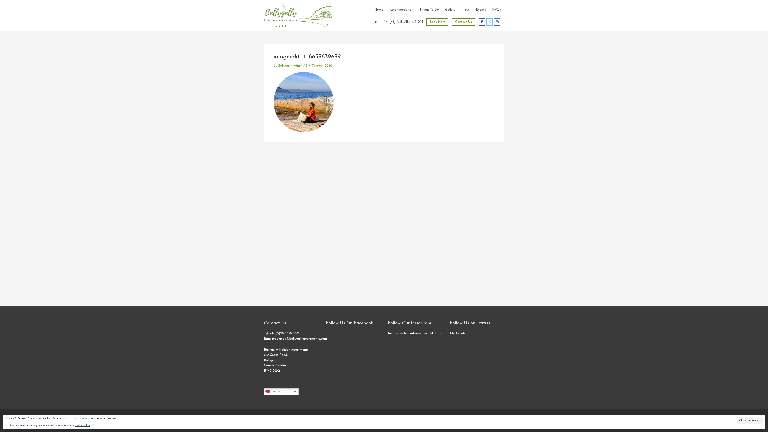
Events (481, 9)
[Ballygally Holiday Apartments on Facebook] (482, 22)
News (466, 9)
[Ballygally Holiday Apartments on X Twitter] (489, 22)
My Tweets (458, 333)
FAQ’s (496, 9)
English (276, 391)
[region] (52, 403)
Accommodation (401, 9)
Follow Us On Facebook (349, 323)
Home (378, 9)
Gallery (450, 9)
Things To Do (429, 9)
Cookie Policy (82, 425)
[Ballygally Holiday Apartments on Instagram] (497, 22)
